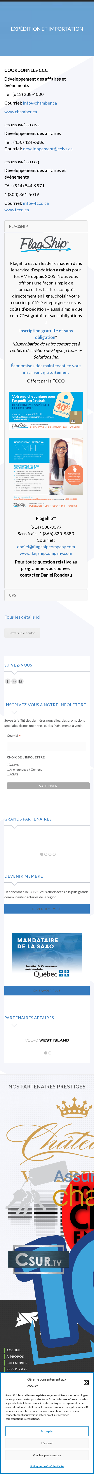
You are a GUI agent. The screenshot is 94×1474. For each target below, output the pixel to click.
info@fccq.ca (36, 203)
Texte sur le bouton (22, 633)
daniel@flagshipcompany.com (46, 546)
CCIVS (14, 765)
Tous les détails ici (22, 616)
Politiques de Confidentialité (47, 1466)
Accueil (14, 1350)
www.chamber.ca (20, 111)
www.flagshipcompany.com (46, 553)
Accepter (47, 1431)
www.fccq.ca (16, 209)
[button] (86, 1382)
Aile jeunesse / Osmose (26, 769)
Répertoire (17, 1369)
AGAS (14, 774)
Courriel (14, 736)
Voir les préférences (47, 1455)
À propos (15, 1356)
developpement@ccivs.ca (48, 148)
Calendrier (17, 1363)
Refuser (47, 1443)
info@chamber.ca (40, 102)
